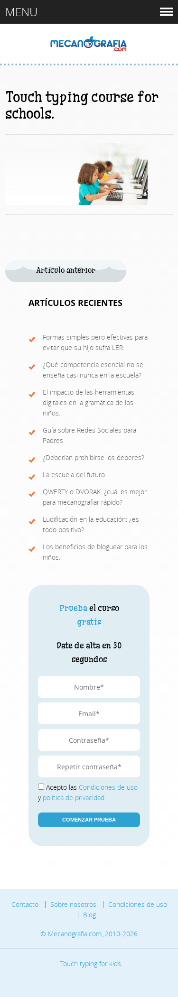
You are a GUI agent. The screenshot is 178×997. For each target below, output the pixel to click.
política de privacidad (73, 797)
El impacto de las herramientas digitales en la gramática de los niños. (88, 402)
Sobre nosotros (73, 904)
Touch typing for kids (90, 963)
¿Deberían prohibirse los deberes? (93, 457)
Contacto (24, 904)
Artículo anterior (65, 270)
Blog (89, 915)
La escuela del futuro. (74, 474)
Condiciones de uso (108, 787)
